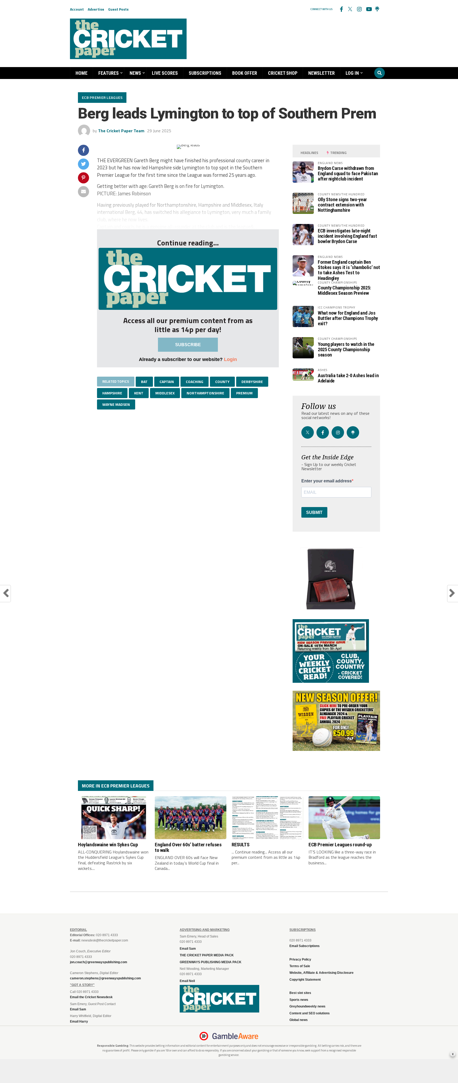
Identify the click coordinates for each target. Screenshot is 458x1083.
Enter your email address (326, 481)
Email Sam (188, 948)
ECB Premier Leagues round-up (340, 845)
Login (230, 359)
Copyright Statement (305, 979)
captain (167, 381)
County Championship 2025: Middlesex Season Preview (344, 290)
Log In (352, 73)
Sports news (298, 1000)
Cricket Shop (282, 73)
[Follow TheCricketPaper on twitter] (350, 9)
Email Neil (187, 981)
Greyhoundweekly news (307, 1006)
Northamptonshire (205, 393)
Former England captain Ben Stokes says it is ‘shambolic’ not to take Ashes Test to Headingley (349, 270)
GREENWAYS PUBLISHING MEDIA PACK (210, 962)
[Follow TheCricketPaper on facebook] (341, 9)
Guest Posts (118, 9)
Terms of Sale (299, 966)
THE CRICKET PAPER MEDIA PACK (207, 955)
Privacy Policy (300, 959)
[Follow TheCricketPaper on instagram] (359, 9)
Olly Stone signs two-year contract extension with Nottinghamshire (342, 205)
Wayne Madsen (116, 404)
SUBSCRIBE (188, 344)
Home (81, 73)
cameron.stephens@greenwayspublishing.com (105, 978)
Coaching (194, 381)
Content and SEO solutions (309, 1013)
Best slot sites (300, 993)
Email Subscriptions (304, 946)
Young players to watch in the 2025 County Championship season (346, 349)
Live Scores (165, 73)
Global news (298, 1020)
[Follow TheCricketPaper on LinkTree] (377, 9)
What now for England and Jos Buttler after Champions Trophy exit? (348, 318)
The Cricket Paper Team (121, 130)
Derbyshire (252, 381)
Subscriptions (205, 73)
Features (108, 73)
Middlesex (165, 393)
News (135, 73)
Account (77, 9)
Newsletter (321, 73)
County (222, 381)
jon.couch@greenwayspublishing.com (98, 962)
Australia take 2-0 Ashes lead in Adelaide (348, 378)
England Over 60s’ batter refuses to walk (188, 847)
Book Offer (244, 73)
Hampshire (112, 393)
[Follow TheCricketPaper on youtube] (368, 9)
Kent (138, 393)
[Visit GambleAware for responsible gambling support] (235, 1036)
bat (144, 381)
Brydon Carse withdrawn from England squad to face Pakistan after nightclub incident (348, 173)
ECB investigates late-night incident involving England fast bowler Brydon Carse (347, 236)
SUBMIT (314, 512)
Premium (244, 393)
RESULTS (240, 845)
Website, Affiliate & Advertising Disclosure (321, 973)
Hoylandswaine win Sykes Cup (108, 845)
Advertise (96, 9)
